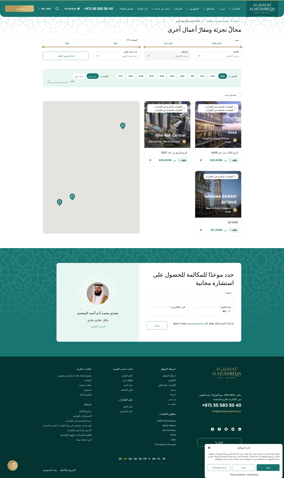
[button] (209, 447)
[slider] (241, 47)
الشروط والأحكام (68, 470)
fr (145, 458)
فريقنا (173, 394)
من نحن (172, 399)
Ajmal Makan (169, 425)
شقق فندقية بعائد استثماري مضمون (75, 375)
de (135, 458)
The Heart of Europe (165, 444)
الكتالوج (172, 380)
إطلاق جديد (127, 380)
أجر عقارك (142, 8)
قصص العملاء (126, 8)
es (140, 458)
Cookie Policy (253, 474)
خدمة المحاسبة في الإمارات (79, 420)
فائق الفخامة (127, 389)
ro (154, 458)
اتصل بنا (172, 404)
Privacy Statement (238, 474)
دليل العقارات (126, 399)
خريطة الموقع (169, 375)
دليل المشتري (126, 411)
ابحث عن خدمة (162, 8)
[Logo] (262, 8)
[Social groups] (239, 429)
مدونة (173, 389)
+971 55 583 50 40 (98, 8)
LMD (173, 439)
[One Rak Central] (167, 133)
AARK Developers (166, 420)
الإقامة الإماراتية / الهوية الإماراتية (76, 435)
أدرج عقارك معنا (84, 439)
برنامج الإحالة (85, 411)
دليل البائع (128, 406)
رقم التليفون (225, 307)
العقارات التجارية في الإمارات (217, 21)
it (149, 458)
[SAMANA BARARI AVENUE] (218, 203)
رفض (243, 467)
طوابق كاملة (86, 394)
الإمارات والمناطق (167, 385)
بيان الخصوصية (50, 470)
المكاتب (88, 380)
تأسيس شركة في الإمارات (79, 430)
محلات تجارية (85, 385)
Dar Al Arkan (169, 430)
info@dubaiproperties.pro (226, 411)
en (120, 458)
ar (125, 458)
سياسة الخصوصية (195, 323)
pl (159, 458)
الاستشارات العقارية (82, 416)
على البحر (128, 385)
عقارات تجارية (84, 368)
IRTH (173, 435)
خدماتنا (88, 404)
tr (163, 458)
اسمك (228, 293)
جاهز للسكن (127, 375)
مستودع (88, 389)
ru (130, 458)
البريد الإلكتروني (177, 307)
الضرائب (178, 8)
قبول (268, 467)
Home (235, 21)
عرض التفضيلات (219, 467)
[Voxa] (218, 133)
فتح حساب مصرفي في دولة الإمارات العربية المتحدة (67, 425)
